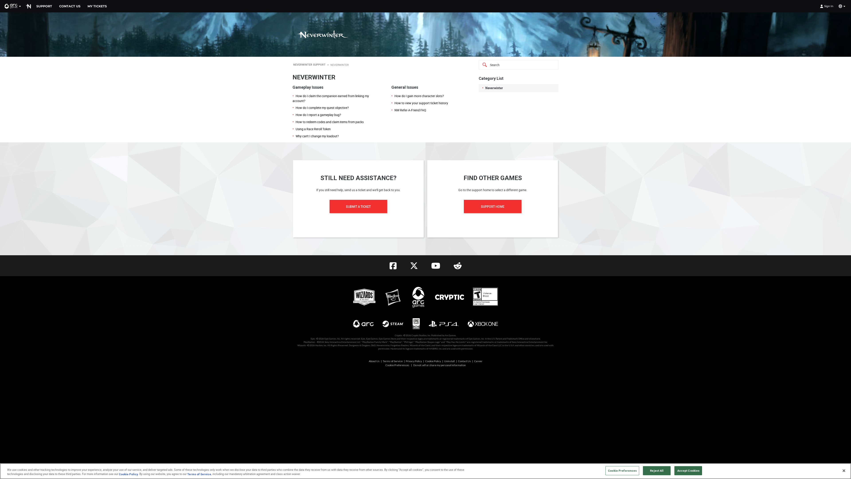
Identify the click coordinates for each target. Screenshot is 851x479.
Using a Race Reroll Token (313, 129)
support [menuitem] (44, 6)
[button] (13, 6)
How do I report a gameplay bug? (318, 115)
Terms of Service (393, 361)
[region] (425, 471)
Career (478, 361)
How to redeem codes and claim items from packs (330, 122)
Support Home (492, 206)
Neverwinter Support (309, 64)
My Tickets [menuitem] (97, 6)
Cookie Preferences (397, 365)
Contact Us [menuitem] (69, 6)
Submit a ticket (358, 206)
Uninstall (449, 361)
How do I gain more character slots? (419, 96)
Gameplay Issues (308, 87)
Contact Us (464, 361)
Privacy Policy (414, 361)
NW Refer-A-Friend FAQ (410, 110)
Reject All (657, 470)
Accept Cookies (688, 470)
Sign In (828, 6)
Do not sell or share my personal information (439, 365)
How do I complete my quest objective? (322, 108)
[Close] (844, 470)
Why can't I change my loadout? (317, 136)
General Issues (404, 87)
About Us (374, 361)
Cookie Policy (433, 361)
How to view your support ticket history (421, 103)
